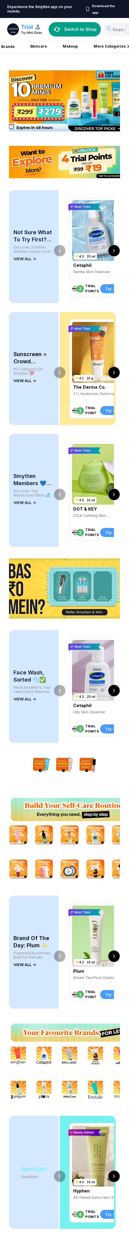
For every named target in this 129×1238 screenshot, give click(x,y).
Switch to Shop (80, 29)
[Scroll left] (60, 251)
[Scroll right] (114, 251)
